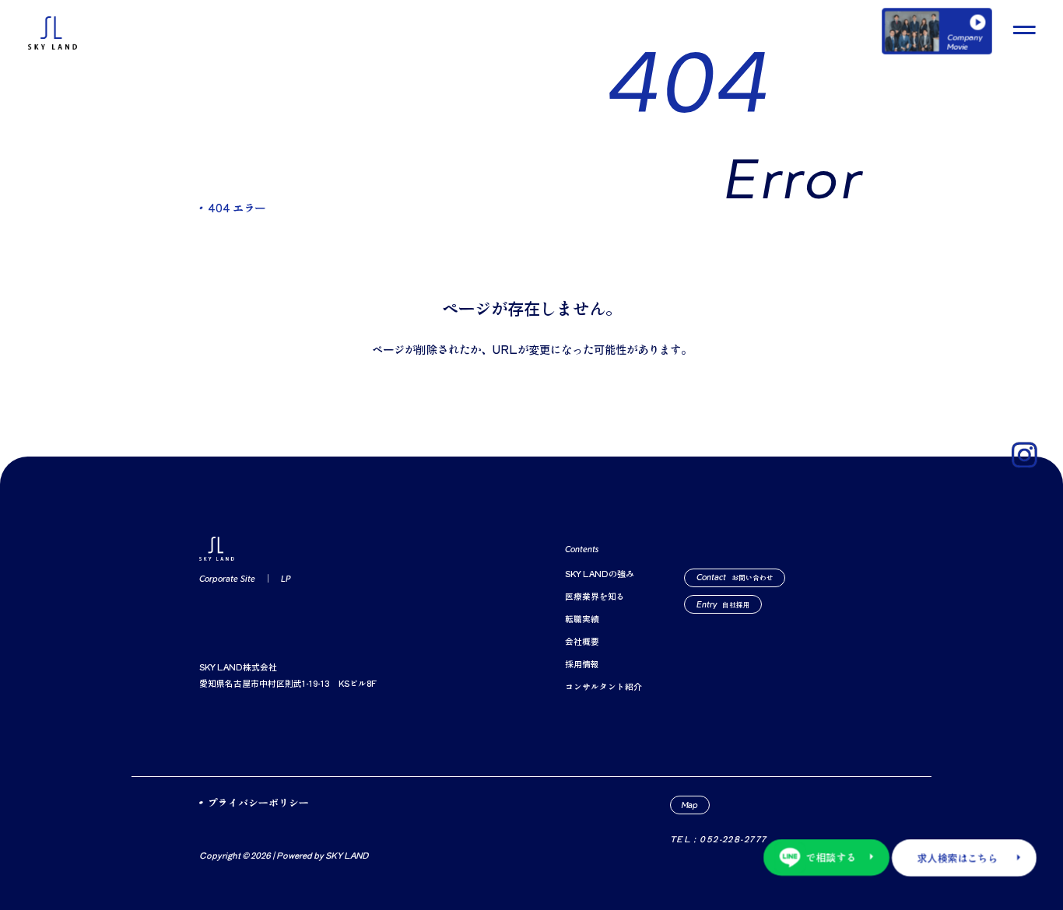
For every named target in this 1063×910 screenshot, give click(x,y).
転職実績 (582, 619)
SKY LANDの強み (599, 573)
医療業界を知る (595, 596)
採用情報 (582, 664)
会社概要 (582, 641)
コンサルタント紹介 (603, 686)
